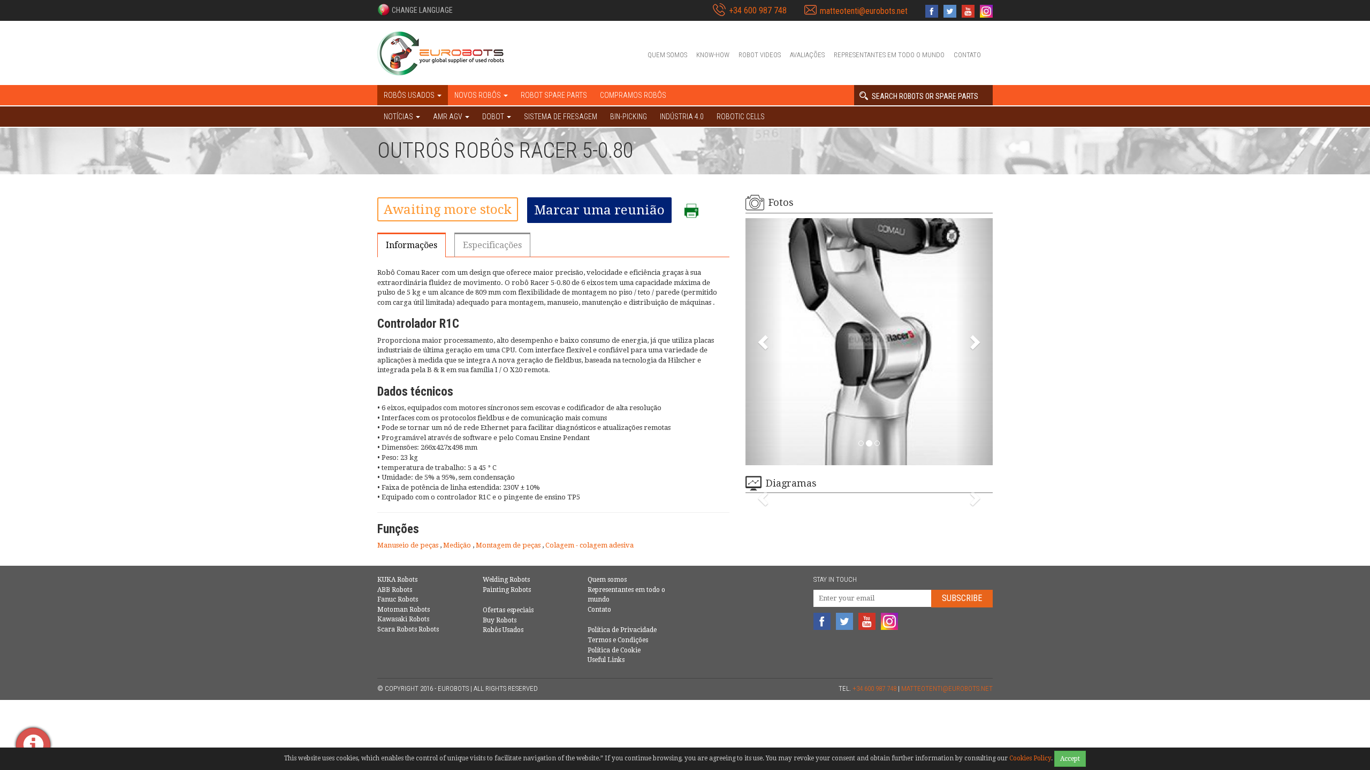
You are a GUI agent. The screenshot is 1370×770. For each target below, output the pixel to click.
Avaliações (807, 55)
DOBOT (494, 116)
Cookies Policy (1030, 758)
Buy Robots (499, 620)
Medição (458, 545)
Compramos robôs (633, 95)
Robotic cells (741, 116)
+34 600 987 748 (758, 10)
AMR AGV (448, 116)
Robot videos (760, 55)
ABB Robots (394, 590)
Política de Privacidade (622, 630)
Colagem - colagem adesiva (589, 545)
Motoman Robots (403, 609)
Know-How (712, 55)
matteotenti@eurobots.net (864, 11)
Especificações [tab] (492, 245)
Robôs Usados (503, 630)
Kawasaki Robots (403, 619)
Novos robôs (478, 95)
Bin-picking (628, 116)
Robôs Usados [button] (410, 95)
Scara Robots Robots (408, 629)
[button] (415, 9)
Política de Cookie (614, 650)
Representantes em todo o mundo (889, 55)
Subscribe (962, 598)
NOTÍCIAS (399, 116)
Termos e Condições (618, 640)
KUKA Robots (397, 579)
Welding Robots (506, 579)
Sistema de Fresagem (560, 116)
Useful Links (606, 660)
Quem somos (667, 55)
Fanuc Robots (397, 599)
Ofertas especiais (508, 610)
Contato (967, 55)
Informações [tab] (411, 245)
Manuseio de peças (408, 545)
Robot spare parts (554, 95)
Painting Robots (507, 590)
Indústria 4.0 (682, 116)
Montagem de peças (509, 545)
